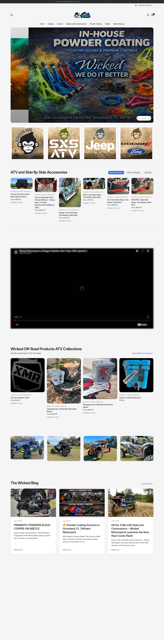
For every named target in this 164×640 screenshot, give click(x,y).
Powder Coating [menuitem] (96, 24)
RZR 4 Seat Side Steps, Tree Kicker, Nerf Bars (92, 172)
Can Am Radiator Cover (20, 374)
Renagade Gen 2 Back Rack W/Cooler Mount (98, 382)
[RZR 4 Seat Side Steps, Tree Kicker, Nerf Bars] (94, 159)
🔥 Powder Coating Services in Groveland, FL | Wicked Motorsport (81, 505)
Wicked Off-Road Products (21, 167)
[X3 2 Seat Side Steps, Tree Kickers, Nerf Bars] (118, 162)
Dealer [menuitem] (107, 24)
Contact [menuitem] (60, 24)
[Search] (12, 15)
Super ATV (148, 149)
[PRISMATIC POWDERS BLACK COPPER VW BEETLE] (33, 479)
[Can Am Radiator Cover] (28, 351)
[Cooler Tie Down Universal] (136, 351)
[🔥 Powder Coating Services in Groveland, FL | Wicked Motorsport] (82, 479)
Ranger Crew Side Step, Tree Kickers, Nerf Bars (68, 190)
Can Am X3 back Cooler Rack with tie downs (20, 171)
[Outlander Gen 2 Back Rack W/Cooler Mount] (64, 357)
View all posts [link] (146, 460)
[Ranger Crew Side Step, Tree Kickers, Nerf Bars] (70, 168)
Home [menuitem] (42, 24)
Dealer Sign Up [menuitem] (118, 24)
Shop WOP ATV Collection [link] (142, 329)
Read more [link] (18, 526)
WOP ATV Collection (133, 149)
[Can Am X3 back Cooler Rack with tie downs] (22, 159)
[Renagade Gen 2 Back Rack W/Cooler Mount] (100, 354)
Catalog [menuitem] (51, 24)
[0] (151, 15)
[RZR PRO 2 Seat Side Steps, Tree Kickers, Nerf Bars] (142, 162)
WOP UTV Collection (116, 149)
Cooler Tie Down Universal (129, 374)
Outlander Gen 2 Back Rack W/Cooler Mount (62, 386)
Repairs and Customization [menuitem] (76, 24)
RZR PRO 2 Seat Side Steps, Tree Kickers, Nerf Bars (141, 178)
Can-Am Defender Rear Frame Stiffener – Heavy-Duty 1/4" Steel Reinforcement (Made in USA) (45, 179)
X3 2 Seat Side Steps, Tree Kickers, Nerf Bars (118, 177)
